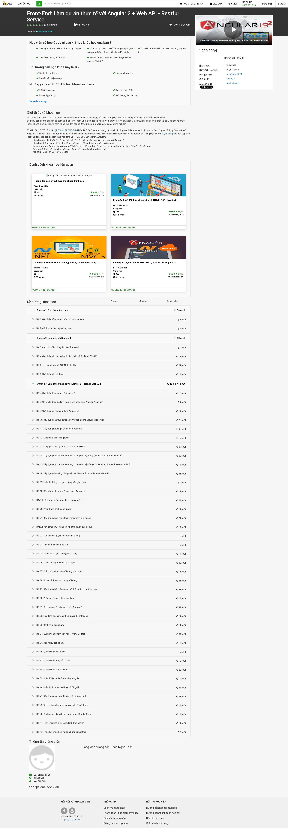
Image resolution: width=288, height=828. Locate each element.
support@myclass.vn (71, 819)
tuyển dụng (167, 133)
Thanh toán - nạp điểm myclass (121, 812)
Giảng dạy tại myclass (116, 823)
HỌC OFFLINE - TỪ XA (193, 4)
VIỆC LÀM (217, 4)
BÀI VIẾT (233, 4)
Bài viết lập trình (155, 818)
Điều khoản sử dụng (157, 823)
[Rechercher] (39, 3)
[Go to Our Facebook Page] (64, 811)
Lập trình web (232, 83)
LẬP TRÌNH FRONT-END (65, 130)
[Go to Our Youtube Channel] (72, 811)
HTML (240, 74)
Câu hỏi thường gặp (115, 818)
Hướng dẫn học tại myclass (161, 807)
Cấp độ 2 (230, 78)
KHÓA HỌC (25, 4)
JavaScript (231, 74)
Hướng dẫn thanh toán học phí (163, 812)
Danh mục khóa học (115, 807)
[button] (234, 30)
